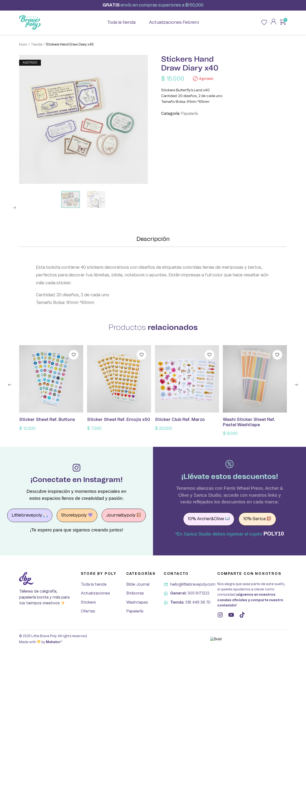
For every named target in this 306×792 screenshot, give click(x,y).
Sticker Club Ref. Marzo (180, 420)
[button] (10, 385)
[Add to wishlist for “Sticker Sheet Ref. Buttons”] (73, 355)
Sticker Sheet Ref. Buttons (47, 420)
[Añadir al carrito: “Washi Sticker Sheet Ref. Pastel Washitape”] (255, 379)
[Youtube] (231, 615)
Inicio (23, 44)
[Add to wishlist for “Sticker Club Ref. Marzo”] (209, 355)
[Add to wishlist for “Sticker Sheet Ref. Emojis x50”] (141, 355)
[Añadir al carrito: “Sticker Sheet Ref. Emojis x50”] (119, 379)
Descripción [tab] (153, 239)
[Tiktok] (242, 615)
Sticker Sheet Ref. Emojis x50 (118, 420)
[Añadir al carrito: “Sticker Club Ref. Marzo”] (187, 379)
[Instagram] (220, 615)
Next (14, 208)
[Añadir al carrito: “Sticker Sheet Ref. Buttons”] (51, 379)
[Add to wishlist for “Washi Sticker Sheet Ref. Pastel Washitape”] (277, 355)
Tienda (36, 44)
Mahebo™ (54, 642)
